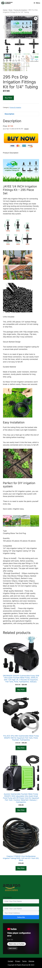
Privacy (17, 961)
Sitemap (31, 961)
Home (5, 10)
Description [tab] (9, 114)
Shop (10, 10)
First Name (7, 897)
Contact (10, 961)
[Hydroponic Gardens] (7, 3)
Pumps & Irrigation (20, 10)
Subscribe (21, 917)
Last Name (7, 905)
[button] (35, 18)
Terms (24, 961)
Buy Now (8, 98)
